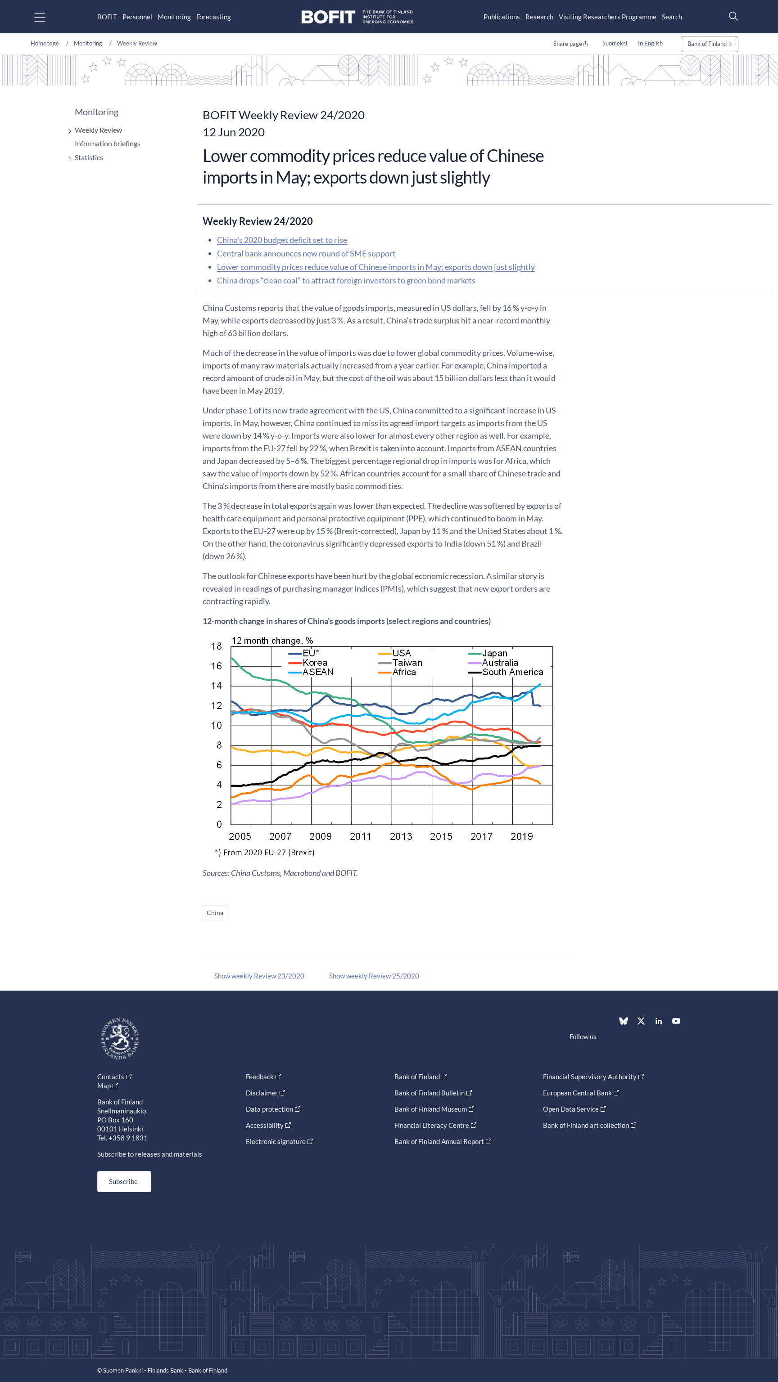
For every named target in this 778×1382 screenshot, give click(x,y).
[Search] (731, 15)
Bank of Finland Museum (430, 1109)
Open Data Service (571, 1109)
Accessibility (265, 1125)
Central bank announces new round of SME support (306, 253)
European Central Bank (577, 1093)
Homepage (45, 43)
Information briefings (107, 143)
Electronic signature (276, 1141)
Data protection (269, 1109)
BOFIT (107, 17)
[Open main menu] (47, 16)
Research (539, 17)
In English (650, 43)
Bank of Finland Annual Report (439, 1141)
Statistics (89, 157)
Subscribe (123, 1181)
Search (672, 17)
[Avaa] (67, 131)
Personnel (137, 17)
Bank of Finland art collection (586, 1125)
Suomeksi (614, 43)
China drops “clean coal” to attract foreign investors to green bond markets (346, 280)
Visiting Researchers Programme (607, 17)
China (215, 912)
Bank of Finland (707, 43)
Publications (502, 17)
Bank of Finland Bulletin (429, 1093)
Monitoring (174, 17)
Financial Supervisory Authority (590, 1076)
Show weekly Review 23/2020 (259, 976)
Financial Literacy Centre (431, 1125)
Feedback (260, 1076)
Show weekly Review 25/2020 (374, 976)
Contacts (110, 1076)
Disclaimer (262, 1093)
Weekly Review (137, 43)
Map (104, 1085)
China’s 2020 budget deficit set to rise (282, 240)
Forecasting (213, 17)
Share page (567, 43)
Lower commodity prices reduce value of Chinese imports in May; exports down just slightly (376, 267)
